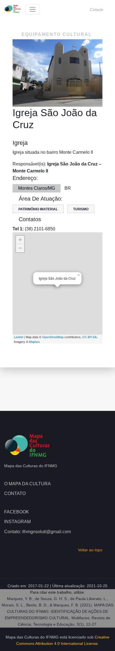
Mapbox (34, 341)
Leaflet (18, 337)
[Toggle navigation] (32, 9)
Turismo (80, 209)
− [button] (20, 248)
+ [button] (20, 239)
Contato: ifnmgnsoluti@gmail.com (37, 531)
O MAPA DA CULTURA (27, 483)
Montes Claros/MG (36, 188)
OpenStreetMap (53, 337)
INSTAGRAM (17, 521)
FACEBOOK (16, 511)
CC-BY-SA (89, 337)
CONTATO (15, 493)
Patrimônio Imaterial (38, 209)
